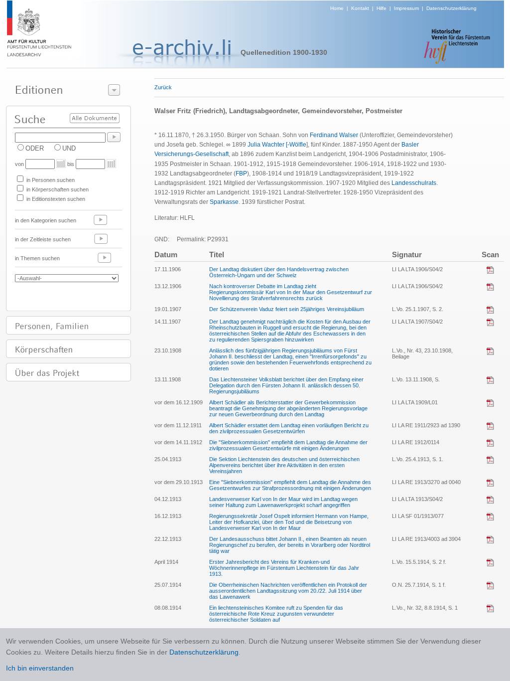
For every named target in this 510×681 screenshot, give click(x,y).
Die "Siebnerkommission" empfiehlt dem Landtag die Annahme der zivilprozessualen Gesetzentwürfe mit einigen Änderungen (288, 445)
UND (69, 148)
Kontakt (360, 8)
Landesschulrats (413, 182)
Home (337, 8)
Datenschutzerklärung (451, 8)
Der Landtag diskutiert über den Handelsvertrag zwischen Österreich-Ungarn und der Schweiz (279, 272)
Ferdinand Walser (334, 135)
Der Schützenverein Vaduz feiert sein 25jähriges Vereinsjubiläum (286, 309)
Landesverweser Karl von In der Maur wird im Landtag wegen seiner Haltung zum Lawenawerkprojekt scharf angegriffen (283, 502)
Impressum (406, 8)
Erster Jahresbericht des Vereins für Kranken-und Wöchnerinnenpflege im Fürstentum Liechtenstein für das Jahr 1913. (284, 568)
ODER (34, 148)
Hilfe (381, 8)
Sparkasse (224, 201)
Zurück (163, 87)
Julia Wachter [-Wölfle (277, 144)
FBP (241, 173)
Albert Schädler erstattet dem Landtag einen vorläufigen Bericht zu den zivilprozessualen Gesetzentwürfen (289, 428)
